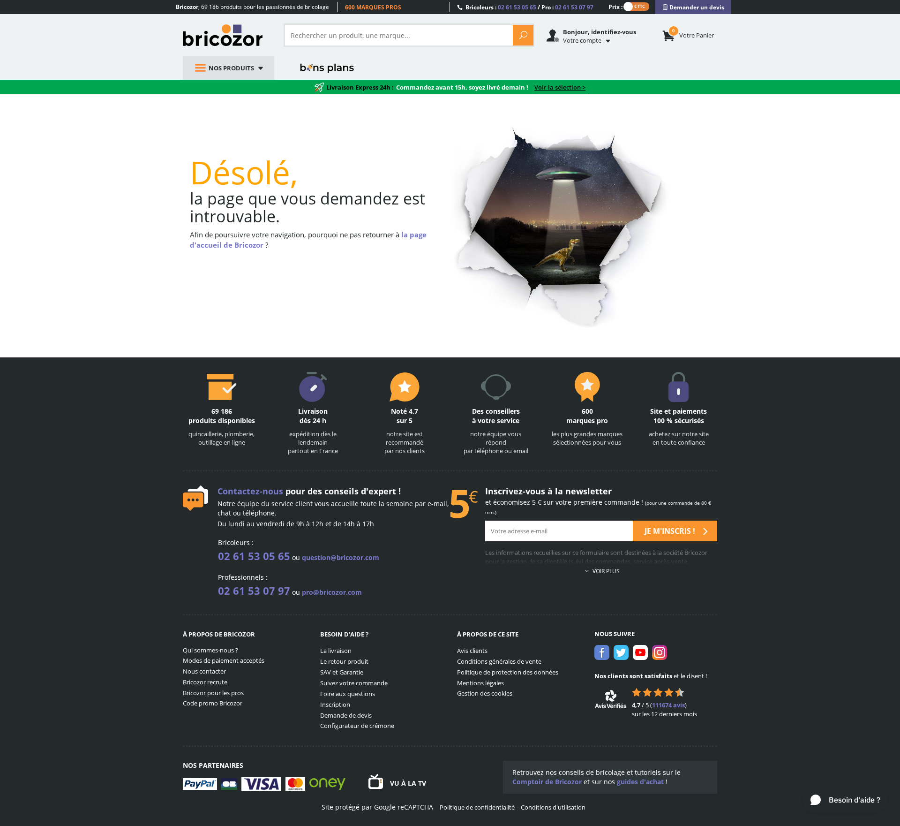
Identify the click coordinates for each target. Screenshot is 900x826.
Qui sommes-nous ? (210, 650)
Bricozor (226, 35)
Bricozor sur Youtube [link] (640, 652)
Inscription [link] (335, 704)
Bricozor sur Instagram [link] (659, 652)
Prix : (615, 6)
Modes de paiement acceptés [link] (223, 660)
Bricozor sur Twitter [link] (621, 652)
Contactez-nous (250, 491)
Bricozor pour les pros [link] (213, 693)
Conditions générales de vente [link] (499, 661)
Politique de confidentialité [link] (477, 807)
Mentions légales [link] (480, 683)
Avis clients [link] (472, 650)
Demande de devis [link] (346, 715)
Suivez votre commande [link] (354, 683)
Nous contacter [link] (204, 671)
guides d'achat (640, 781)
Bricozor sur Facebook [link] (601, 652)
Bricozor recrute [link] (205, 682)
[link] (693, 7)
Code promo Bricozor (212, 703)
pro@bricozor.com (332, 592)
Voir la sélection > (559, 87)
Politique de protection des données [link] (507, 672)
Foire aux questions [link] (347, 694)
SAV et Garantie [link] (341, 672)
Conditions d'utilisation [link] (553, 807)
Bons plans (327, 68)
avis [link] (668, 705)
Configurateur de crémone (357, 725)
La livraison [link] (336, 650)
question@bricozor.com (340, 557)
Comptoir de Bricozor (547, 781)
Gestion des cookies (484, 693)
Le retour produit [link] (344, 661)
